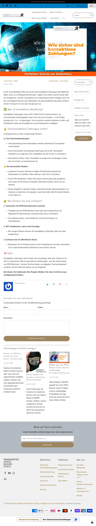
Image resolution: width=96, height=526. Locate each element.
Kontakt (79, 495)
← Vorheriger (52, 81)
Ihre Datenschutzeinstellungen (57, 519)
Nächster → (65, 81)
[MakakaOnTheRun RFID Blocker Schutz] (13, 15)
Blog (63, 18)
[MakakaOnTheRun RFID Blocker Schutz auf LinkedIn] (15, 6)
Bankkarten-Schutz (65, 465)
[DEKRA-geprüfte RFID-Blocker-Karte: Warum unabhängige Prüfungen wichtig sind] (59, 357)
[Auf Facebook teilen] (53, 284)
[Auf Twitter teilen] (47, 284)
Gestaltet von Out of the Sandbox (52, 503)
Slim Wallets (54, 18)
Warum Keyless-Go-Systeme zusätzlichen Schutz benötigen (35, 377)
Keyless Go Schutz (56, 12)
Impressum (44, 481)
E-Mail (40, 307)
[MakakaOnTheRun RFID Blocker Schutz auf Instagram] (10, 6)
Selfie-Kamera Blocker (39, 18)
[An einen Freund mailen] (66, 284)
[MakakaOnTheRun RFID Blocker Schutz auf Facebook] (3, 6)
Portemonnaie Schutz (39, 12)
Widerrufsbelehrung (47, 472)
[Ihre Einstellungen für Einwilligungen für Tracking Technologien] (92, 522)
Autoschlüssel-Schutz (66, 469)
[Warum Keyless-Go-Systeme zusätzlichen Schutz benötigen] (36, 362)
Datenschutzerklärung (48, 485)
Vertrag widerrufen (47, 476)
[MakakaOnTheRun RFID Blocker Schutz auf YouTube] (7, 6)
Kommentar (8, 318)
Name (6, 307)
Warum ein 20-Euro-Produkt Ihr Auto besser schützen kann (13, 356)
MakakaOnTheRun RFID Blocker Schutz (24, 503)
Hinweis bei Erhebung (29, 519)
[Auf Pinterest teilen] (60, 284)
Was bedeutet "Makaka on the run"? (82, 474)
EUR (68, 6)
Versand (43, 489)
